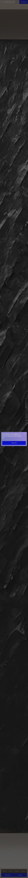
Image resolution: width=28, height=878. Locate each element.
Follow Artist (14, 442)
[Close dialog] (25, 434)
